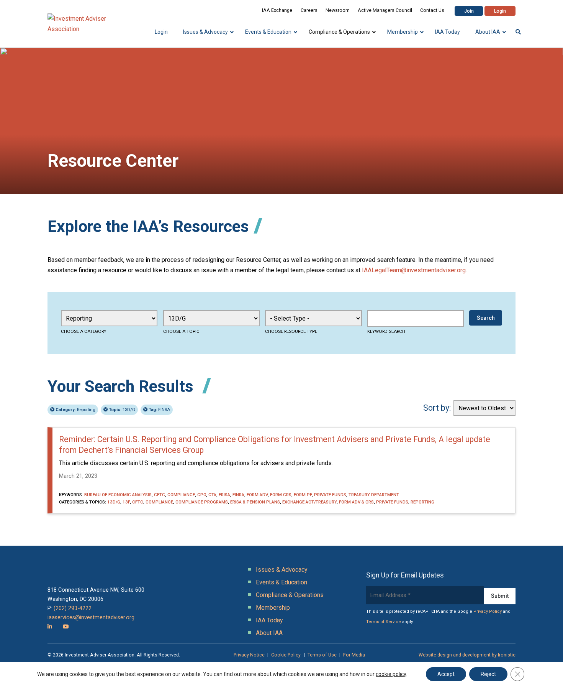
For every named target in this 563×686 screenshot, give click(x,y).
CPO (201, 494)
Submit (500, 596)
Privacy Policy (487, 611)
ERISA (224, 494)
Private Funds (330, 494)
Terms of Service (383, 621)
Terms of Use (322, 655)
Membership (273, 607)
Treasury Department (374, 494)
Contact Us (432, 10)
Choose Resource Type (291, 331)
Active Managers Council (385, 10)
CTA (212, 494)
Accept (446, 674)
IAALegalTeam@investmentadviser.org (414, 270)
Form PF (303, 494)
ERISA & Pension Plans (255, 502)
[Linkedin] (49, 626)
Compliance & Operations (290, 595)
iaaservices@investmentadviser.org (90, 617)
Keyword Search (386, 331)
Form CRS (280, 494)
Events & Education (281, 582)
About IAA (269, 633)
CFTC (159, 494)
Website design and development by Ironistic (467, 655)
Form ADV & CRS (356, 502)
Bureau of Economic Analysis (118, 494)
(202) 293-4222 (73, 608)
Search (486, 318)
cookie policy (391, 674)
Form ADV (257, 494)
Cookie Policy (286, 655)
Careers (309, 10)
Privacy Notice (249, 655)
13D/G (122, 409)
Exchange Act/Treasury (309, 502)
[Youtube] (66, 626)
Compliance (181, 494)
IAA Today (269, 620)
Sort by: (437, 408)
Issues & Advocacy (282, 569)
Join (469, 11)
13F (126, 502)
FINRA (159, 409)
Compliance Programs (201, 502)
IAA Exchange (277, 10)
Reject (488, 674)
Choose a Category (83, 331)
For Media (354, 655)
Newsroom (338, 10)
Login (500, 11)
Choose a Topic (181, 331)
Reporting (75, 409)
